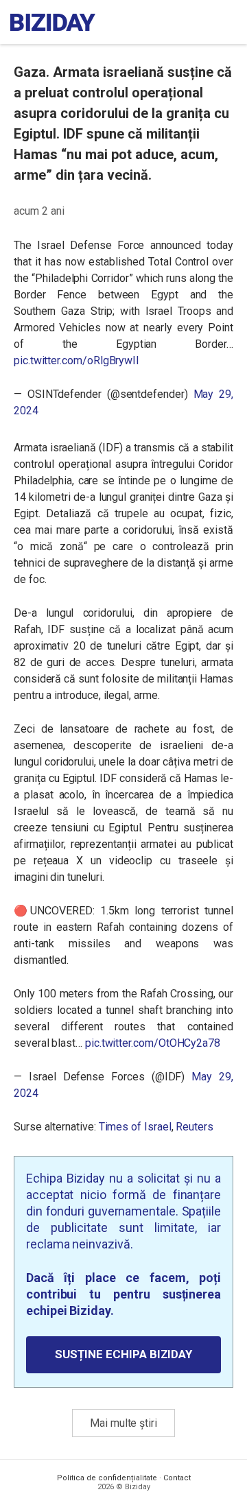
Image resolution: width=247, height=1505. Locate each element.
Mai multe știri (123, 1423)
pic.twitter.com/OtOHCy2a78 (152, 1043)
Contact (177, 1477)
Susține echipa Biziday (123, 1354)
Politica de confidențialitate (107, 1477)
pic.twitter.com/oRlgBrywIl (76, 360)
